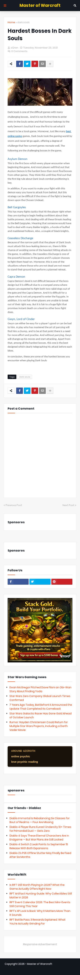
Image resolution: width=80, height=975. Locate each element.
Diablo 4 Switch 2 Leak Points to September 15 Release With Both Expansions (38, 846)
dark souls (23, 22)
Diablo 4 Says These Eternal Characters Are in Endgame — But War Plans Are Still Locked (39, 837)
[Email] (42, 64)
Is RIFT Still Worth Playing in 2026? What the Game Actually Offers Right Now (37, 887)
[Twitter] (27, 64)
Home (11, 22)
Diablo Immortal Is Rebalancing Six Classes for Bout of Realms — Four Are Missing (39, 820)
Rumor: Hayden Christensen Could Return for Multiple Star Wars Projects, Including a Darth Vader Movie (38, 726)
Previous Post (14, 505)
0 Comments (19, 51)
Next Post (68, 505)
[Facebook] (19, 64)
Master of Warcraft (40, 5)
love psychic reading (24, 761)
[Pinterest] (34, 64)
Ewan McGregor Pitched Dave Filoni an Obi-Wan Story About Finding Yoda (40, 689)
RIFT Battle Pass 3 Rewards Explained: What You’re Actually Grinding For (37, 921)
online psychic (20, 756)
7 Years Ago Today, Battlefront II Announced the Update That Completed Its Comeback (40, 707)
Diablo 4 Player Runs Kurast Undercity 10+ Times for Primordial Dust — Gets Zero (40, 829)
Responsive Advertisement (40, 944)
